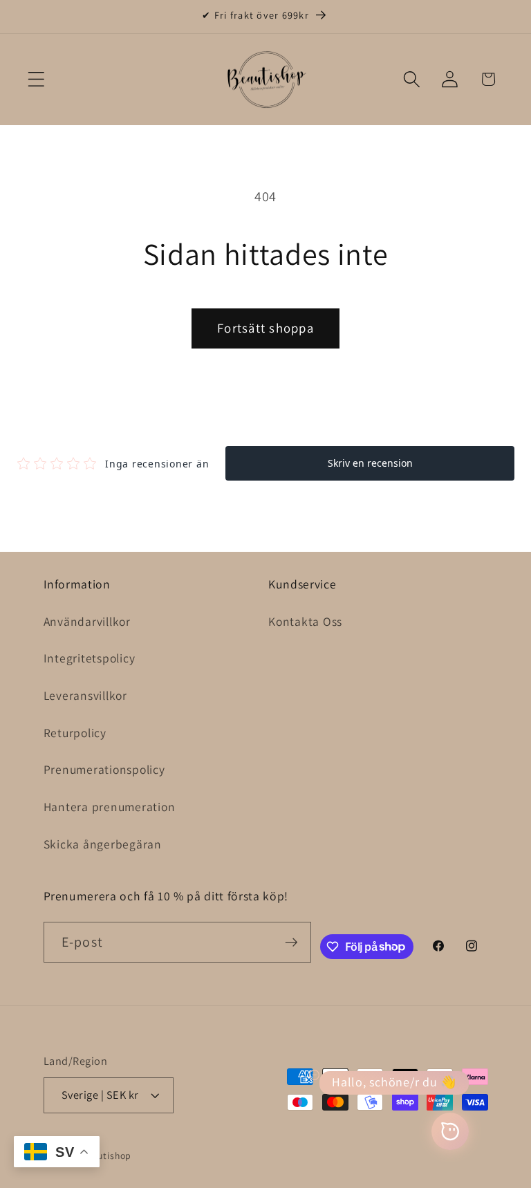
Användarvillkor (87, 621)
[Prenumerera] (291, 942)
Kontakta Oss (305, 621)
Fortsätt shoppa (265, 327)
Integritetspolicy (90, 658)
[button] (36, 79)
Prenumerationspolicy (104, 769)
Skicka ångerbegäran (103, 844)
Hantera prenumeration (110, 807)
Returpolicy (75, 733)
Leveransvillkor (85, 695)
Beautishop (106, 1155)
